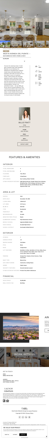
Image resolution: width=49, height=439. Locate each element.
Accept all (23, 434)
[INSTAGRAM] (23, 417)
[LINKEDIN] (26, 417)
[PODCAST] (29, 417)
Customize (15, 434)
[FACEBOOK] (19, 417)
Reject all (7, 434)
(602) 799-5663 (24, 131)
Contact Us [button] (24, 359)
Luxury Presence (32, 411)
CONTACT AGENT (24, 144)
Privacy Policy (29, 413)
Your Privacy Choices (24, 437)
